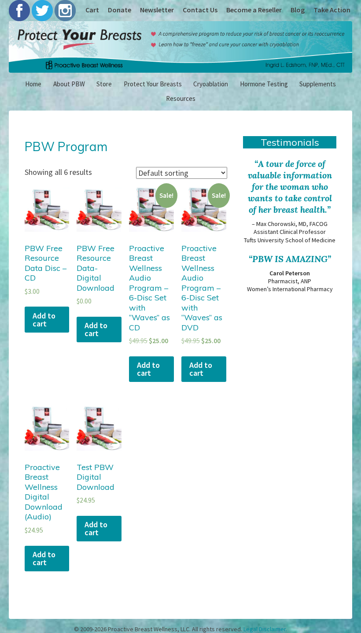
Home (33, 84)
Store (104, 84)
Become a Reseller (254, 9)
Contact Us (200, 9)
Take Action (331, 9)
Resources (180, 98)
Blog (298, 9)
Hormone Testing (264, 84)
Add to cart (44, 320)
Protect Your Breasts (153, 84)
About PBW (69, 84)
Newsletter (157, 9)
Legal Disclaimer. (265, 629)
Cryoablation (210, 84)
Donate (119, 9)
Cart (92, 9)
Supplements (317, 84)
